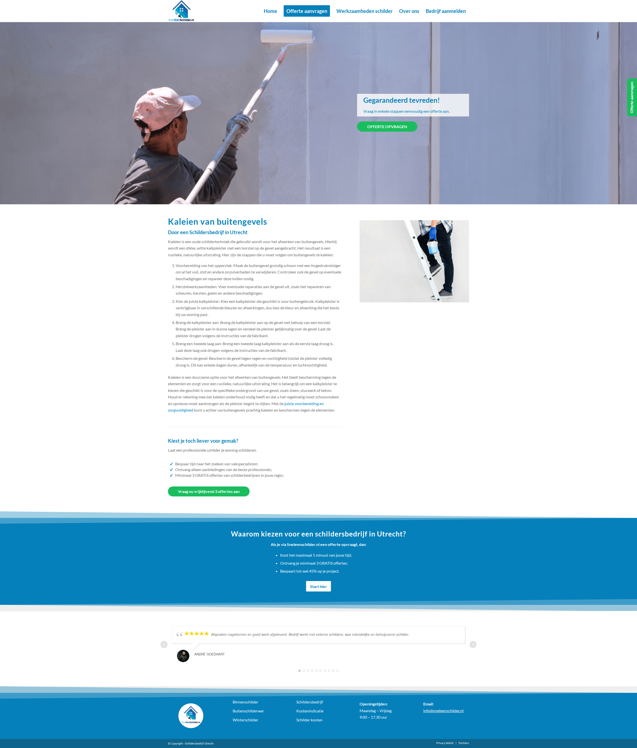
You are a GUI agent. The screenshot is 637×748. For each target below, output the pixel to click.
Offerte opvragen (387, 126)
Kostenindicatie (309, 710)
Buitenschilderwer (248, 710)
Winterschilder (245, 719)
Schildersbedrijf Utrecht (199, 743)
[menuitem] (270, 11)
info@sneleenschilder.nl (443, 710)
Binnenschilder (245, 701)
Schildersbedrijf (309, 701)
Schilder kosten (309, 719)
